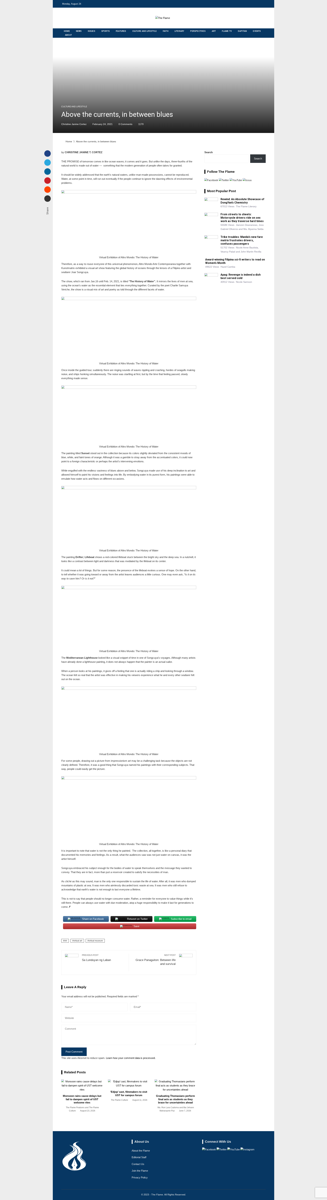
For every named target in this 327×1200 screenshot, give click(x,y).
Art (65, 941)
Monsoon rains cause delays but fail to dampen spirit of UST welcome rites (82, 1099)
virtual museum (96, 941)
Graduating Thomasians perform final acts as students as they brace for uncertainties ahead (175, 1099)
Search (208, 152)
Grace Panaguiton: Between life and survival (156, 959)
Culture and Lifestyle (74, 107)
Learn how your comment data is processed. (130, 1058)
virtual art (78, 941)
